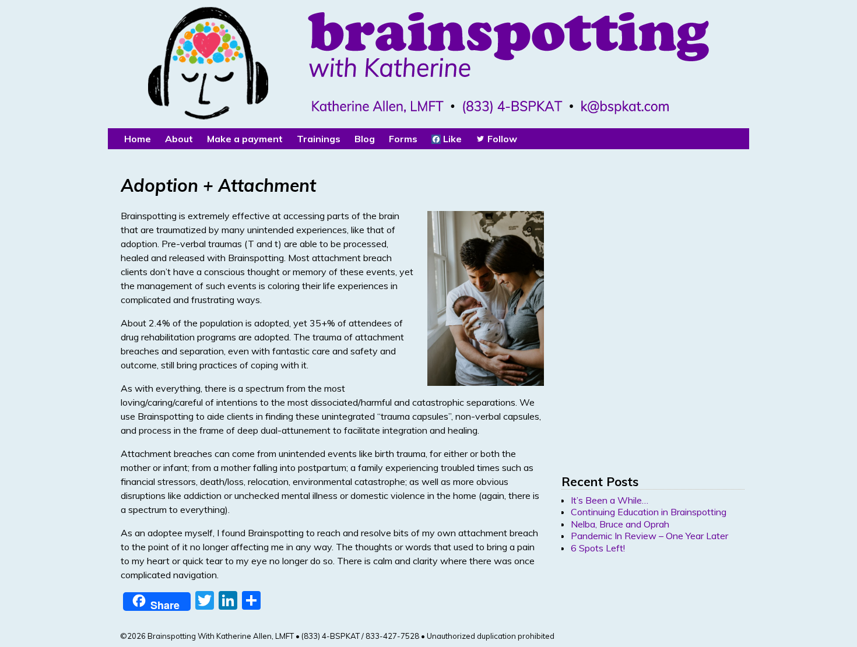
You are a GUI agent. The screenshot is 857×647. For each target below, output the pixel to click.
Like (451, 139)
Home (137, 139)
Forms (403, 139)
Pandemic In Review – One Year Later (649, 535)
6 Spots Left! (598, 548)
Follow (501, 139)
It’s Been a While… (609, 500)
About (179, 139)
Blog (364, 139)
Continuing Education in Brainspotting (648, 512)
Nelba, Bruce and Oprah (620, 524)
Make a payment (245, 139)
